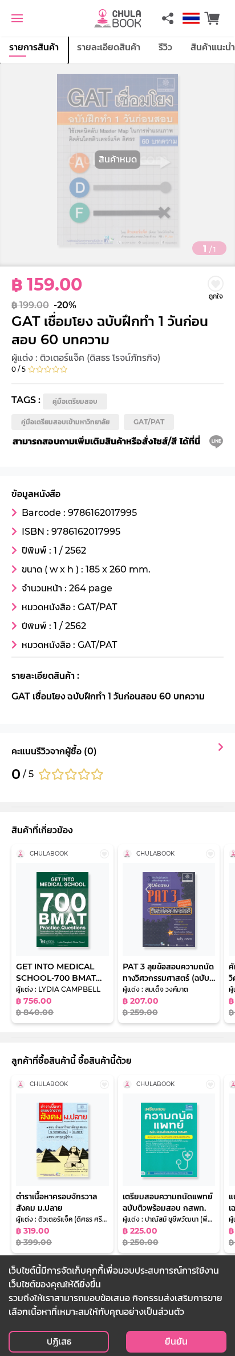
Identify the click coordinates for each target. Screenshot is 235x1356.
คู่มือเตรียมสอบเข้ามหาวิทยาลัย (65, 421)
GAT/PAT (148, 421)
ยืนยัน (176, 1341)
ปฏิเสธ (59, 1341)
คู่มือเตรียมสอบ (75, 401)
